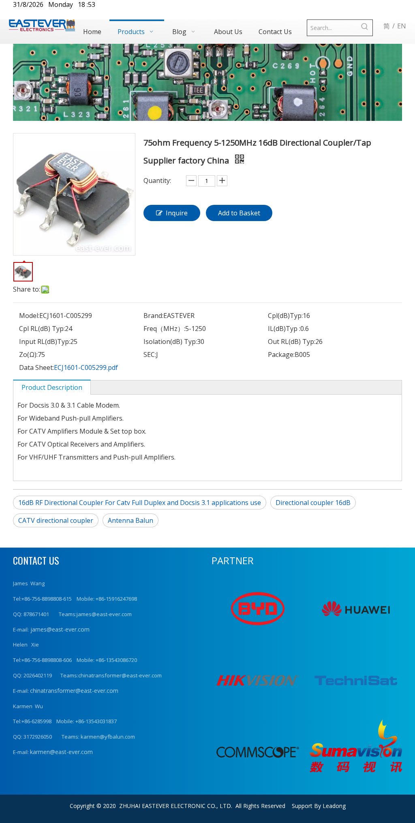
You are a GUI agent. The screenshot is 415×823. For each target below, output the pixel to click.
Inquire (177, 212)
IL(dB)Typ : (284, 328)
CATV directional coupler (55, 520)
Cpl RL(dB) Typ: (42, 328)
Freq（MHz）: (164, 328)
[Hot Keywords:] (364, 28)
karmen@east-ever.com (61, 752)
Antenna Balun (130, 520)
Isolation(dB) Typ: (170, 341)
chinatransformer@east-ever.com (74, 690)
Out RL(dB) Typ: (291, 341)
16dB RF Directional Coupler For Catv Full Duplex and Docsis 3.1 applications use (139, 502)
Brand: (153, 315)
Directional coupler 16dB (313, 502)
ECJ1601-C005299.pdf (86, 367)
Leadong (334, 806)
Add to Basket (239, 212)
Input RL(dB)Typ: (44, 341)
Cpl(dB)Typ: (285, 315)
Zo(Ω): (28, 354)
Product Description (51, 387)
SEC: (149, 354)
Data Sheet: (36, 367)
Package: (281, 354)
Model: (29, 315)
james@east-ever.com (59, 629)
